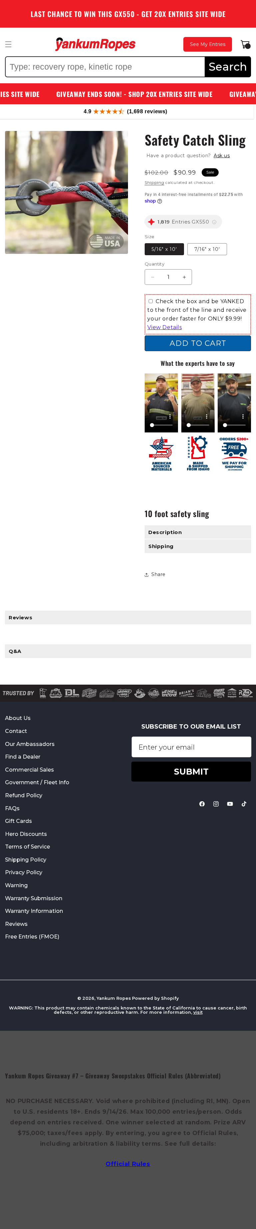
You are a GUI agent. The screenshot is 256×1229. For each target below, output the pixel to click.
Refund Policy (23, 795)
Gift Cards (18, 821)
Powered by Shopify (155, 998)
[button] (8, 44)
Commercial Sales (29, 770)
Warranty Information (34, 911)
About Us (18, 718)
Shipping (154, 182)
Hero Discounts (26, 834)
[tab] (128, 617)
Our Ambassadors (30, 744)
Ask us (222, 156)
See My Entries (207, 44)
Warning (16, 885)
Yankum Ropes (114, 998)
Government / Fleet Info (37, 782)
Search (228, 66)
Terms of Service (27, 847)
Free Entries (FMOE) (32, 936)
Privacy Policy (23, 872)
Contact (16, 731)
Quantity (154, 264)
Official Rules (128, 1163)
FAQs (12, 808)
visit (198, 1012)
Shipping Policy (25, 860)
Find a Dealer (22, 757)
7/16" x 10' (207, 249)
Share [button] (158, 574)
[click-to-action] (95, 44)
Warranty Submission (33, 898)
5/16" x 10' (164, 249)
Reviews (16, 924)
